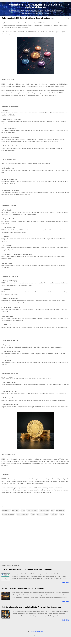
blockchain (15, 510)
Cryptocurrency (44, 510)
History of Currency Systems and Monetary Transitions (22, 588)
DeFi (52, 510)
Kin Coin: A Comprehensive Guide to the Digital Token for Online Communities (31, 607)
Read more (65, 582)
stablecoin (54, 514)
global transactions (22, 514)
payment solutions (42, 514)
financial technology (8, 514)
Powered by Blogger (36, 631)
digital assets (60, 510)
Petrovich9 (39, 635)
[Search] (68, 5)
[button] (68, 18)
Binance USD (6, 510)
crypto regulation (32, 510)
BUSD (23, 510)
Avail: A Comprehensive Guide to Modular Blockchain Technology (26, 569)
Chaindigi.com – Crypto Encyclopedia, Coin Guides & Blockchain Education (35, 5)
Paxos (33, 514)
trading (61, 514)
